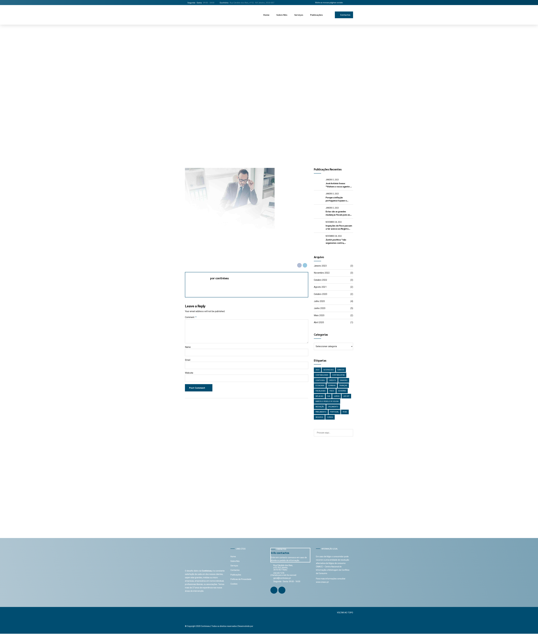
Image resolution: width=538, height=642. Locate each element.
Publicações (316, 14)
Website (189, 373)
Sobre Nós (281, 14)
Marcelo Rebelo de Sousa (327, 401)
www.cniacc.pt (322, 582)
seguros (319, 417)
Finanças (343, 386)
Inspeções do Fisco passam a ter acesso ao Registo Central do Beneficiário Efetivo (339, 227)
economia (320, 386)
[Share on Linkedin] (305, 265)
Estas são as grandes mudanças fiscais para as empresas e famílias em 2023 (338, 213)
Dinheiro (343, 380)
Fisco (332, 391)
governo (342, 391)
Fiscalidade (321, 391)
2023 (317, 370)
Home (266, 14)
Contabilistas (338, 375)
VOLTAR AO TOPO (345, 612)
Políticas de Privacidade (240, 579)
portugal (334, 412)
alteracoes (328, 370)
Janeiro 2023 (320, 265)
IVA (328, 396)
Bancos (341, 370)
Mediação (320, 407)
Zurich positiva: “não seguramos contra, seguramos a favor (336, 241)
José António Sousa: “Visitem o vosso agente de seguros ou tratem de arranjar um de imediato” (339, 185)
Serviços (298, 14)
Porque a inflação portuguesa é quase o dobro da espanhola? (336, 199)
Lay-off (346, 396)
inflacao (319, 396)
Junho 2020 (319, 308)
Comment (190, 317)
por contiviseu (219, 278)
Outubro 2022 (320, 280)
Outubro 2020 (320, 294)
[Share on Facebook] (299, 265)
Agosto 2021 (320, 287)
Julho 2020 (319, 301)
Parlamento (321, 412)
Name (188, 347)
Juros (336, 396)
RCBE (345, 412)
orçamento (333, 407)
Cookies (233, 584)
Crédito (332, 380)
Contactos (235, 570)
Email (187, 360)
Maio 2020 (319, 315)
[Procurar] (330, 15)
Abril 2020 (319, 322)
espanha (331, 386)
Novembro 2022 (322, 272)
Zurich (330, 417)
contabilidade (322, 375)
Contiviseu (320, 380)
